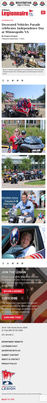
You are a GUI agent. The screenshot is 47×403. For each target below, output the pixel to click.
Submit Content (10, 355)
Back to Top (8, 399)
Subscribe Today (12, 317)
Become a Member (13, 291)
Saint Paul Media (36, 394)
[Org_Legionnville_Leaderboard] (23, 3)
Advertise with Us (11, 350)
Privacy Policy (9, 364)
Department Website (12, 342)
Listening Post (9, 346)
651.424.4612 (7, 335)
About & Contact (11, 359)
